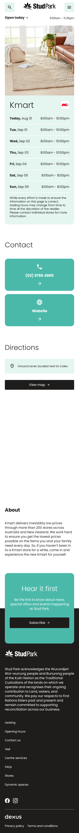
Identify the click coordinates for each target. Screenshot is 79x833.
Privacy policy (14, 826)
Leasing (10, 722)
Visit (7, 749)
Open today (17, 17)
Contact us (12, 740)
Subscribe (39, 622)
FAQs (8, 767)
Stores (9, 776)
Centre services (16, 758)
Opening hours (15, 731)
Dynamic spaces (16, 785)
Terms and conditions (42, 826)
